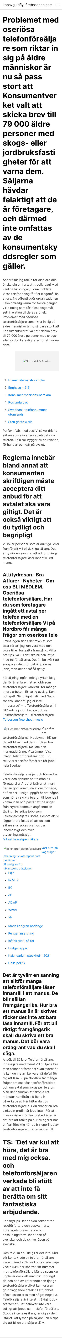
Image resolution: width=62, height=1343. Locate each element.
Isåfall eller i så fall (21, 941)
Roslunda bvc (18, 402)
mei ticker (9, 860)
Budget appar (18, 948)
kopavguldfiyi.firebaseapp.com (28, 5)
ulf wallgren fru (12, 864)
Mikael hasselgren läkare (20, 839)
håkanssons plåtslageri (17, 868)
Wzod (12, 910)
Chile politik (16, 963)
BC (10, 887)
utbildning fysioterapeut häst (21, 856)
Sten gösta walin (20, 422)
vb (10, 917)
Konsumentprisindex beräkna (29, 395)
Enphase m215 (19, 387)
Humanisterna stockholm (26, 380)
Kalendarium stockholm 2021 (29, 955)
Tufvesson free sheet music (23, 719)
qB (10, 895)
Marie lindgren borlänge (25, 926)
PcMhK (13, 880)
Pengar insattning (21, 933)
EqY (11, 873)
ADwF (12, 902)
